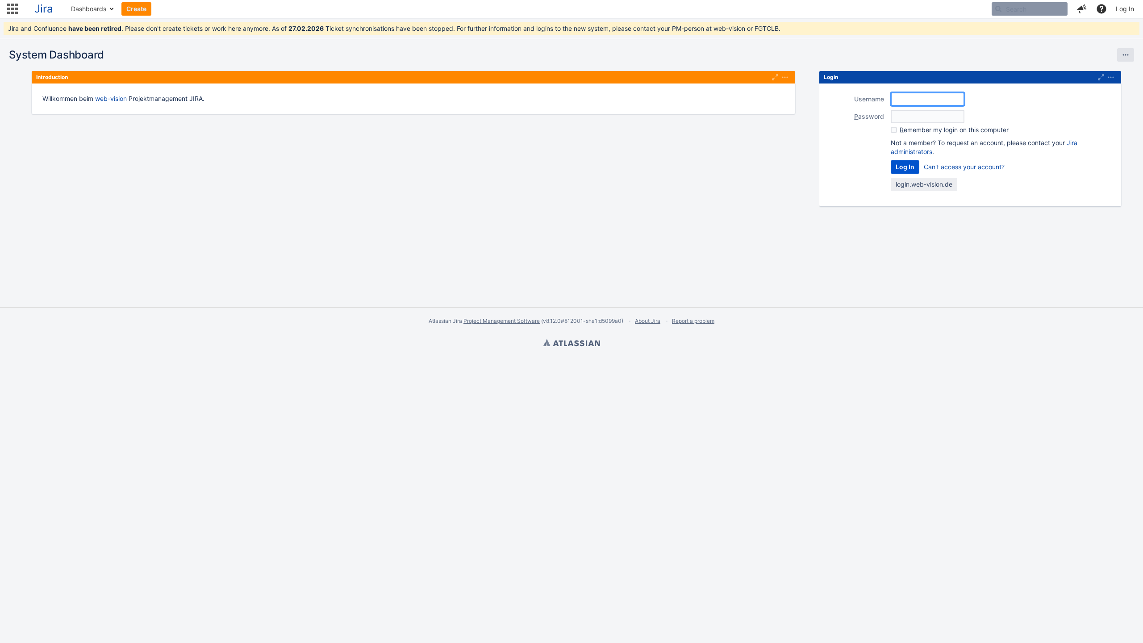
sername (869, 99)
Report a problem (693, 320)
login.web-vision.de (924, 184)
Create (136, 9)
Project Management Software (501, 320)
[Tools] (1125, 55)
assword (869, 116)
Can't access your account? (964, 167)
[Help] (1101, 9)
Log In (1125, 9)
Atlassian (571, 343)
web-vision (111, 98)
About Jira (647, 320)
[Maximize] (775, 77)
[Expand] (785, 77)
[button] (12, 9)
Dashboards (88, 9)
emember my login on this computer (954, 130)
